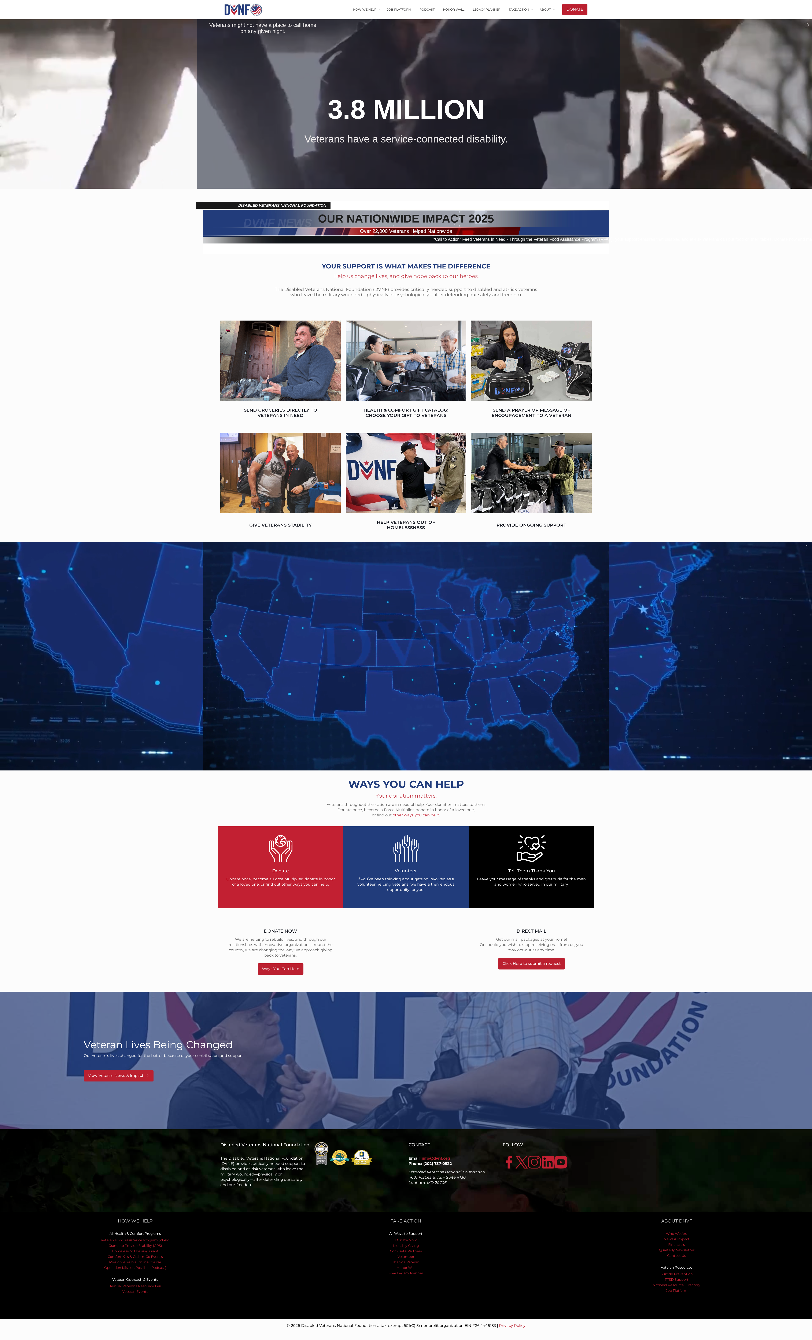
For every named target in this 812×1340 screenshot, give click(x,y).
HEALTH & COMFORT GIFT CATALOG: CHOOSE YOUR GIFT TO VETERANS (405, 412)
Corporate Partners (406, 1251)
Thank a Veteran (406, 1262)
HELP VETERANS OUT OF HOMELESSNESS (406, 525)
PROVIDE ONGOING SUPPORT (531, 525)
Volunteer (406, 1257)
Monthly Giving (406, 1246)
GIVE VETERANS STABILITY (280, 525)
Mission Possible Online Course (135, 1262)
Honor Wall (406, 1268)
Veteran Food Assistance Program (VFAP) (135, 1240)
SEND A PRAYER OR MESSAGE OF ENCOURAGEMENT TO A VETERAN (531, 412)
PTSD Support (677, 1280)
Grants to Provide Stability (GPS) (135, 1246)
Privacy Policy (512, 1325)
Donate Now (406, 1240)
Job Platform (676, 1291)
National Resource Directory (676, 1285)
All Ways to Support (405, 1234)
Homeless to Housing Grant (135, 1251)
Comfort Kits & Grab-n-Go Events (135, 1257)
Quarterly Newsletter (676, 1250)
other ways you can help (416, 815)
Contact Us (676, 1256)
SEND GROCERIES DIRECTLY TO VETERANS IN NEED (280, 412)
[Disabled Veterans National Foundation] (245, 9)
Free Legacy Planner (406, 1273)
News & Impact (677, 1239)
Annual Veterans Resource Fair (135, 1286)
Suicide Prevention (677, 1274)
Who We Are (676, 1234)
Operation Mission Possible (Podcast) (135, 1268)
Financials (676, 1245)
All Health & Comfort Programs (135, 1234)
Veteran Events (135, 1292)
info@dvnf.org (436, 1158)
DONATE (574, 9)
